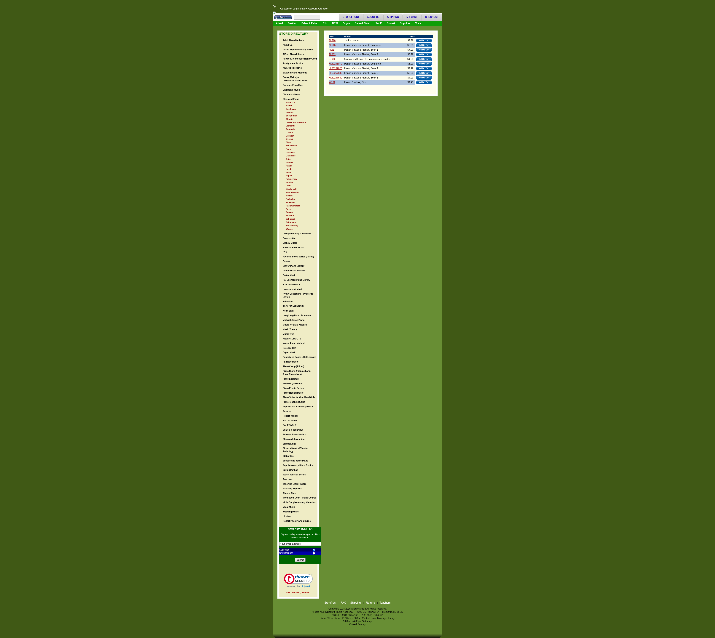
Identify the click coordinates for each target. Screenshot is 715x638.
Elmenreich (291, 146)
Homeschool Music (293, 289)
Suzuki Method (290, 470)
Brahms (289, 112)
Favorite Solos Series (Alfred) (298, 256)
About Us (288, 45)
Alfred (279, 23)
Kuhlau (289, 182)
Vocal (418, 23)
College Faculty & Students (297, 233)
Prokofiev (290, 202)
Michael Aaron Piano (293, 320)
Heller (288, 172)
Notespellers (289, 348)
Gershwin (290, 152)
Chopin (289, 119)
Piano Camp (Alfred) (293, 366)
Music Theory (290, 329)
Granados (290, 156)
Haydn (289, 169)
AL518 (332, 40)
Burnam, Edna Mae (293, 85)
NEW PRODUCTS (292, 338)
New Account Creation (315, 8)
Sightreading (289, 444)
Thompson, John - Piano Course (299, 497)
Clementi (290, 126)
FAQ (285, 252)
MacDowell (291, 189)
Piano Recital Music (293, 393)
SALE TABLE (289, 425)
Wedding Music (291, 511)
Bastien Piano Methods (295, 72)
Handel (289, 162)
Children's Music (291, 90)
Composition (289, 238)
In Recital (288, 301)
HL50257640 (335, 77)
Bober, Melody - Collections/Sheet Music (295, 79)
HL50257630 (335, 73)
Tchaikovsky (292, 226)
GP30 (332, 59)
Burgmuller (291, 116)
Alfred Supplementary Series (298, 49)
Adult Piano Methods (293, 40)
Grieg (288, 159)
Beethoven (291, 109)
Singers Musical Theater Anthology (295, 450)
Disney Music (290, 243)
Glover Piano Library (293, 266)
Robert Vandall (290, 416)
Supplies (405, 23)
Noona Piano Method (293, 343)
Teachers (288, 479)
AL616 (332, 45)
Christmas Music (292, 94)
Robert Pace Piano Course (297, 521)
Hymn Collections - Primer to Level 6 (298, 295)
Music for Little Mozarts (295, 324)
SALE (378, 23)
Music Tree (288, 334)
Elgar (288, 142)
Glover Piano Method (294, 270)
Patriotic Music (290, 361)
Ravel (288, 209)
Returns (287, 411)
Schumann (291, 222)
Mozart (289, 196)
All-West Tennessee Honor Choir (300, 58)
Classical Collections (296, 122)
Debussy (290, 136)
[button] (298, 580)
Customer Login (289, 8)
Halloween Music (292, 284)
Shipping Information (293, 439)
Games (286, 261)
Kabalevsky (291, 179)
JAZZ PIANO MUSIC (293, 306)
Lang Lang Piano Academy (297, 315)
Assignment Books (293, 63)
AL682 (332, 54)
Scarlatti (290, 215)
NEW (335, 23)
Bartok (289, 106)
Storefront (330, 602)
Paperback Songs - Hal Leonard (299, 357)
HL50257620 (335, 68)
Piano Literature (291, 379)
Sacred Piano (362, 23)
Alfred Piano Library (293, 54)
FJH (325, 23)
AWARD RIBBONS (292, 68)
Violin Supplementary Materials (299, 502)
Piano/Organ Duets (293, 383)
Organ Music (289, 352)
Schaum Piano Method (294, 434)
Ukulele (287, 516)
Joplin (289, 175)
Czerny (289, 132)
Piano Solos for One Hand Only (299, 397)
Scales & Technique (293, 430)
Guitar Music (289, 275)
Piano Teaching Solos (294, 402)
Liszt (288, 186)
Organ (346, 23)
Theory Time (289, 493)
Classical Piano (291, 99)
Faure (288, 149)
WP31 (332, 82)
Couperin (290, 129)
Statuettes (288, 456)
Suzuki (391, 23)
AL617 (332, 49)
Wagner (289, 229)
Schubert (290, 219)
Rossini (289, 212)
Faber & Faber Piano (293, 247)
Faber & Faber (309, 23)
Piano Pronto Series (293, 388)
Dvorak (289, 139)
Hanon (289, 166)
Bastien (292, 23)
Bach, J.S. (290, 102)
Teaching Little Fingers (294, 484)
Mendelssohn (292, 192)
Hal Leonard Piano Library (296, 280)
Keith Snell (288, 311)
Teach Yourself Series (294, 474)
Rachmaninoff (293, 206)
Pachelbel (290, 199)
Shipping (355, 602)
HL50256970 (335, 63)
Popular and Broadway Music (298, 406)
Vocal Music (289, 507)
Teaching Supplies (292, 488)
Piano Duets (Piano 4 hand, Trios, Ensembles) (297, 373)
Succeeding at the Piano (295, 460)
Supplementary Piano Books (298, 465)
